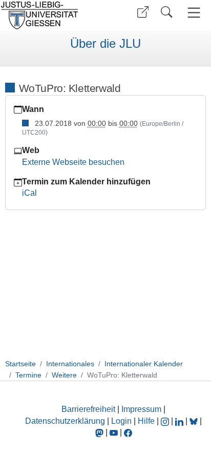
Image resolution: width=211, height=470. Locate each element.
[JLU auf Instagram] (166, 421)
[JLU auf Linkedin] (180, 421)
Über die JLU (105, 43)
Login (122, 421)
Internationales (70, 364)
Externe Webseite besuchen (73, 162)
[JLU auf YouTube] (114, 432)
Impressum (141, 409)
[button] (143, 12)
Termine (28, 375)
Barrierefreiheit (88, 409)
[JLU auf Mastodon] (100, 432)
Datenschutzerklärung (65, 421)
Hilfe (146, 421)
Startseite (20, 364)
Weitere (64, 375)
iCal (29, 193)
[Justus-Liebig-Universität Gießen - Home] (51, 15)
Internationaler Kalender (143, 364)
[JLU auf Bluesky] (194, 421)
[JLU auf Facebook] (128, 432)
